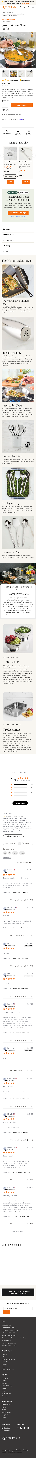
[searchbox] (10, 843)
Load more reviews (18, 1231)
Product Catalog (7, 1386)
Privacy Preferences (8, 1369)
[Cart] (29, 7)
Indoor (4, 1407)
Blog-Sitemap (6, 1393)
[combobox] (25, 862)
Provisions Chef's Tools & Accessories (12, 14)
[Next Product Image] (33, 50)
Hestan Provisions (22, 602)
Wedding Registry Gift (9, 1345)
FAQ (3, 1356)
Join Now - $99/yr (18, 213)
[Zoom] (33, 65)
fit (9, 853)
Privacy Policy (6, 1450)
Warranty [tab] (6, 246)
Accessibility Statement (15, 1452)
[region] (18, 50)
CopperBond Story (8, 1327)
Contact (4, 1354)
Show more (7, 858)
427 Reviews (5, 1278)
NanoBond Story (7, 1325)
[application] (18, 2)
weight (15, 853)
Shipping (4, 114)
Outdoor (4, 1410)
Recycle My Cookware (9, 1343)
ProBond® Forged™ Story (10, 1330)
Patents (4, 1364)
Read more (19, 1028)
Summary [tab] (7, 229)
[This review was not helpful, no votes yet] (30, 900)
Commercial (6, 1404)
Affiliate (4, 1383)
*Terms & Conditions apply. (18, 216)
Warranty (4, 1362)
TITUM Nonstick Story (9, 1335)
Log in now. (23, 219)
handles (22, 853)
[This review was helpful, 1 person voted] (27, 1224)
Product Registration (8, 1359)
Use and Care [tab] (8, 240)
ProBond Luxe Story (8, 1333)
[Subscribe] (6, 1312)
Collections (10, 12)
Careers (4, 1417)
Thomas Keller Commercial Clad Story (14, 1338)
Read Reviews (26, 80)
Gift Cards (5, 1378)
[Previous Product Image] (2, 50)
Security (25, 1450)
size (5, 853)
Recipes (4, 1380)
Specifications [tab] (8, 235)
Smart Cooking (6, 1412)
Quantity (5, 101)
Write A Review (20, 803)
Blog (3, 1391)
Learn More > (23, 192)
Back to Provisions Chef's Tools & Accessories (19, 1292)
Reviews (4, 1388)
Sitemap (4, 1396)
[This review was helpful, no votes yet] (27, 900)
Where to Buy (6, 1340)
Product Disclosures (7, 1454)
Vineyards (5, 1415)
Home (3, 12)
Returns (4, 1367)
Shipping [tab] (6, 251)
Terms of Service (16, 1450)
